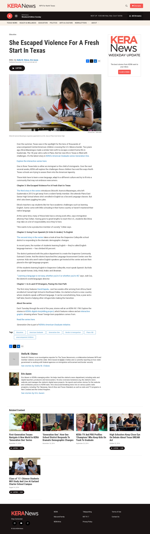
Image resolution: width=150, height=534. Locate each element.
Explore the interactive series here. (32, 161)
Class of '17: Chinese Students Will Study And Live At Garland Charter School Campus (24, 481)
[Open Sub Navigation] (88, 23)
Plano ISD (90, 332)
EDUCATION (43, 23)
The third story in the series (29, 191)
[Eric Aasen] (14, 379)
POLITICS (53, 23)
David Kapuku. (43, 289)
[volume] (16, 16)
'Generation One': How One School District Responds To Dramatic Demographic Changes (58, 437)
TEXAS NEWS (12, 23)
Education (12, 34)
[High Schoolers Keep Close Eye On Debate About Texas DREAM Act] (125, 422)
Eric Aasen (34, 60)
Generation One (54, 332)
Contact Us (115, 517)
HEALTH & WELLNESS (28, 23)
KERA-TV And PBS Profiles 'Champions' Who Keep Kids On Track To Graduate (91, 437)
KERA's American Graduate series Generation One (67, 156)
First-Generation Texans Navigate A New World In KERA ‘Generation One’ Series (24, 437)
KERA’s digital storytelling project (39, 311)
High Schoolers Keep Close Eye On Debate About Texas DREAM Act (125, 437)
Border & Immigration (73, 332)
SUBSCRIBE (124, 72)
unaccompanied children (25, 337)
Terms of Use (116, 512)
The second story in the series (30, 237)
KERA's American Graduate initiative (54, 324)
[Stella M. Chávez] (14, 359)
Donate (137, 6)
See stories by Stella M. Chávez (35, 365)
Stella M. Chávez (23, 60)
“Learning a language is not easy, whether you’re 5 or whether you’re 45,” (48, 276)
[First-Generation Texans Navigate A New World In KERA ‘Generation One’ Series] (24, 422)
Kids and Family (59, 517)
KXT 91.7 (86, 517)
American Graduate (36, 332)
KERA (62, 360)
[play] (9, 16)
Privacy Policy (87, 522)
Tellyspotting (87, 512)
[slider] (19, 16)
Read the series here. (26, 319)
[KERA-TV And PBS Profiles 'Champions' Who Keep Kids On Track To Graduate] (91, 422)
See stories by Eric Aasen (32, 393)
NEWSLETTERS (81, 23)
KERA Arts (57, 522)
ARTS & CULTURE (66, 23)
